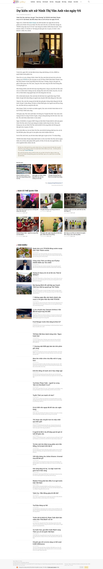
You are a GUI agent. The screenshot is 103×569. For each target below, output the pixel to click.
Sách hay (39, 1)
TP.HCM (25, 79)
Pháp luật (19, 7)
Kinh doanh (45, 1)
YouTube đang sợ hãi (40, 505)
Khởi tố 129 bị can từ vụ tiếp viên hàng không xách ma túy (23, 177)
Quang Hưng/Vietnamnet (54, 183)
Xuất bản (33, 1)
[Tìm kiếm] (89, 2)
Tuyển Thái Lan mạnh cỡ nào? (43, 395)
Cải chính (76, 1)
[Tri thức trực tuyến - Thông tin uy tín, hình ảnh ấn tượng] (19, 2)
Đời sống (64, 1)
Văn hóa (51, 1)
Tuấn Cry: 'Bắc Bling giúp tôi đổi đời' (46, 493)
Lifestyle (70, 1)
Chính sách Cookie (52, 567)
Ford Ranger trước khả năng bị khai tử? (47, 322)
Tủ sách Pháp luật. (28, 150)
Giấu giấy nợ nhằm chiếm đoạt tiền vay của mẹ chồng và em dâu (39, 177)
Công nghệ (57, 1)
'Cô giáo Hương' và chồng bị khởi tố (50, 209)
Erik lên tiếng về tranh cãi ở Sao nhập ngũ (47, 371)
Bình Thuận (32, 23)
